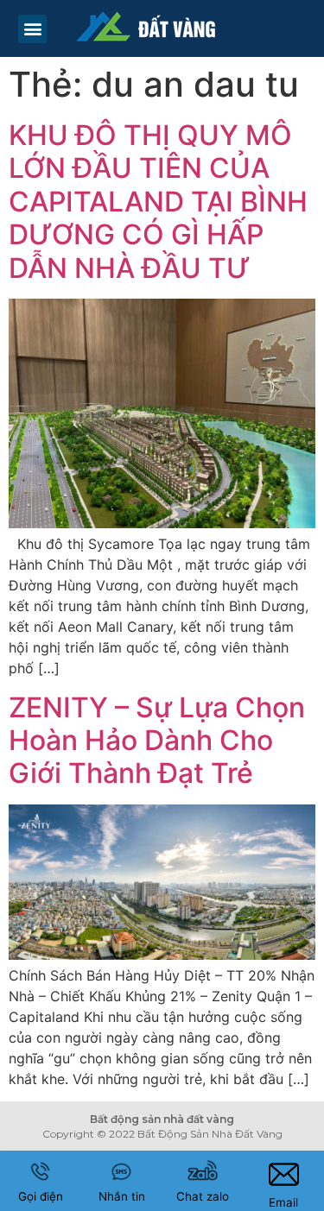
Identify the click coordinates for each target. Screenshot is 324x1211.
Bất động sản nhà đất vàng (162, 1119)
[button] (32, 29)
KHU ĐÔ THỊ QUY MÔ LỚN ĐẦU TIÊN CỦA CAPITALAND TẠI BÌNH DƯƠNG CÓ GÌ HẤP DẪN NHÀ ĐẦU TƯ (158, 201)
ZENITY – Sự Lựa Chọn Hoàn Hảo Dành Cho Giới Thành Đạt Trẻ (157, 741)
